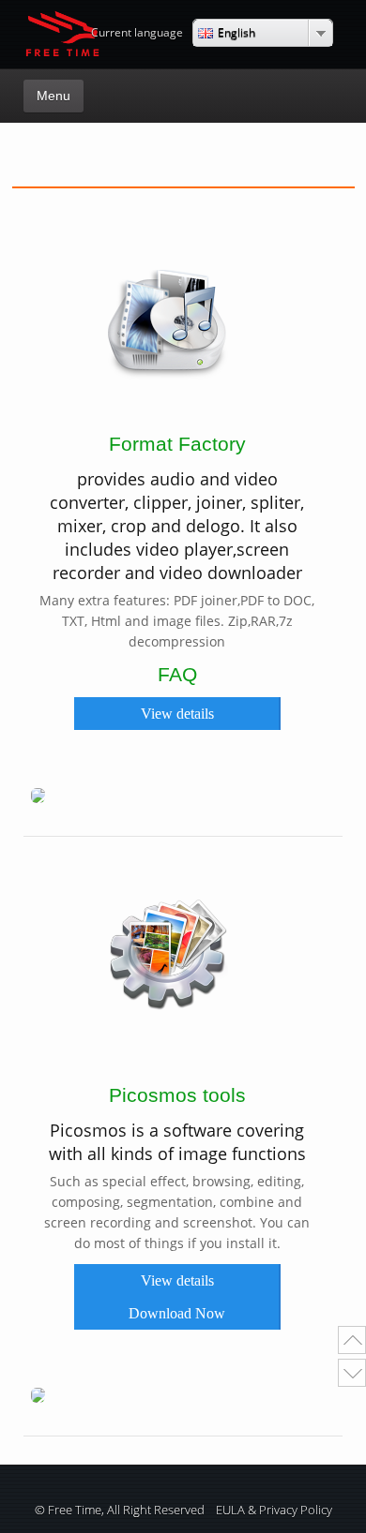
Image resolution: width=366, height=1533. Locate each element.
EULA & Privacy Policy (274, 1510)
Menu (53, 95)
